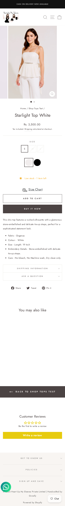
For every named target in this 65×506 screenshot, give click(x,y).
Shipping (28, 129)
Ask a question (32, 276)
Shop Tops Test (36, 108)
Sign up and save (31, 481)
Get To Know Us (32, 458)
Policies (32, 469)
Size (32, 141)
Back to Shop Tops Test (35, 391)
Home (23, 108)
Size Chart (35, 189)
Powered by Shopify (32, 502)
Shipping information (32, 268)
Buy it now (32, 208)
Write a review (32, 435)
